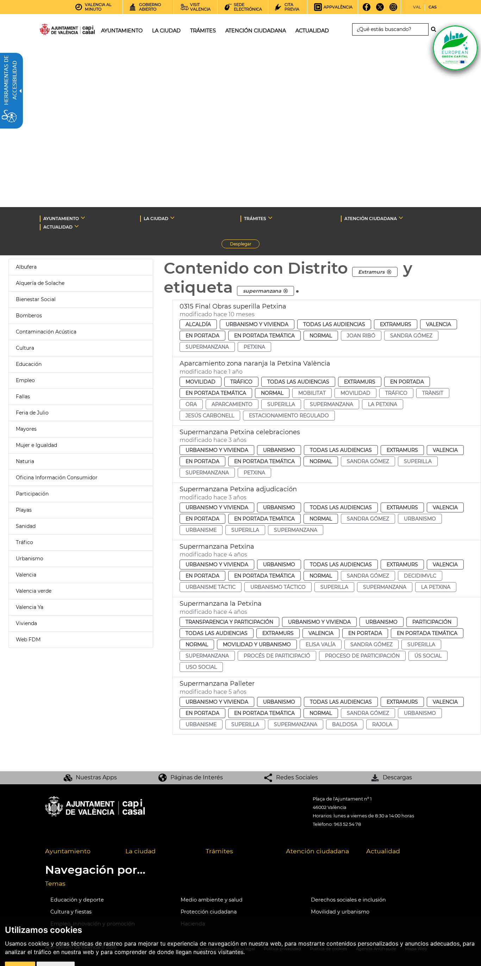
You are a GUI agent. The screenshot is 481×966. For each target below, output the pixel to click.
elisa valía (321, 644)
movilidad (355, 393)
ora (191, 404)
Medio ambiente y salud (212, 900)
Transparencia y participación (229, 622)
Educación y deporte (77, 900)
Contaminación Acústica (46, 332)
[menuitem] (80, 851)
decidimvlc (420, 576)
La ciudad (140, 851)
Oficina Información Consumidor (57, 477)
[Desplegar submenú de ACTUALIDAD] (76, 226)
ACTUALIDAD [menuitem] (312, 30)
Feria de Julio (32, 413)
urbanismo (420, 519)
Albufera (26, 267)
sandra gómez (411, 335)
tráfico (396, 393)
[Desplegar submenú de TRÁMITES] (270, 217)
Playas (24, 510)
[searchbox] (390, 29)
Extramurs (395, 324)
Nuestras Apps (96, 777)
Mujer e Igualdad (36, 445)
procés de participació (277, 656)
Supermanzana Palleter (217, 683)
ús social (428, 656)
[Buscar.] (435, 29)
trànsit (432, 393)
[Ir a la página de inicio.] (54, 31)
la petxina (382, 404)
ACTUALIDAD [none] (58, 227)
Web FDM (28, 639)
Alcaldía (198, 324)
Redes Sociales (297, 777)
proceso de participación (362, 656)
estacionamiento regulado (289, 415)
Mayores (26, 429)
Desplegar (245, 244)
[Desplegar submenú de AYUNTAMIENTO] (83, 217)
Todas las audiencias (334, 324)
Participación (32, 494)
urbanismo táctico (278, 587)
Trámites (219, 851)
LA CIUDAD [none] (156, 218)
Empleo (25, 380)
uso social (201, 667)
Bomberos (29, 315)
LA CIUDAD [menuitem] (166, 30)
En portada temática (264, 335)
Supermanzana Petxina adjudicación (238, 489)
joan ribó (361, 335)
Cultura (25, 348)
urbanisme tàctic (211, 587)
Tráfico (24, 542)
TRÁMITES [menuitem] (203, 30)
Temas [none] (55, 883)
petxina (254, 347)
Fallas (23, 396)
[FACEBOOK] (366, 9)
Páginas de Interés (196, 777)
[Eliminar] (389, 272)
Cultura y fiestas (71, 912)
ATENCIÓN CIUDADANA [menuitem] (255, 30)
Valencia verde (33, 591)
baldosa (344, 724)
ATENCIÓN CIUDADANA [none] (370, 218)
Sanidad (26, 526)
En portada (202, 335)
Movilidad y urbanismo (340, 912)
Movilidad (200, 382)
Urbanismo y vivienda (257, 324)
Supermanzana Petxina (217, 546)
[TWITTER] (380, 9)
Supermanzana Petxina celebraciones (240, 432)
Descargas (397, 777)
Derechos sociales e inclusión (348, 900)
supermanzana (207, 347)
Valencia (26, 575)
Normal (321, 335)
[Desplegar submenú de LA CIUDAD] (172, 217)
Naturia (25, 461)
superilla (281, 404)
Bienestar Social (36, 299)
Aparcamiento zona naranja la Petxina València (255, 363)
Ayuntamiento (67, 851)
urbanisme (201, 530)
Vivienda (26, 623)
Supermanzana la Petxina (221, 603)
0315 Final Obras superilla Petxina (233, 306)
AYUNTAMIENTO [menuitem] (122, 30)
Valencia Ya (29, 607)
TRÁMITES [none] (255, 218)
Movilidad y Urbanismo (257, 644)
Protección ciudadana (209, 912)
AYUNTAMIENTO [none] (61, 218)
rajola (382, 724)
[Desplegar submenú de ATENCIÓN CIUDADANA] (401, 217)
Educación (29, 364)
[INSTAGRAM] (393, 9)
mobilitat (312, 393)
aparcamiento (232, 404)
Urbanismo (29, 558)
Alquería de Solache (40, 283)
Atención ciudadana (317, 851)
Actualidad (383, 851)
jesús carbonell (210, 415)
